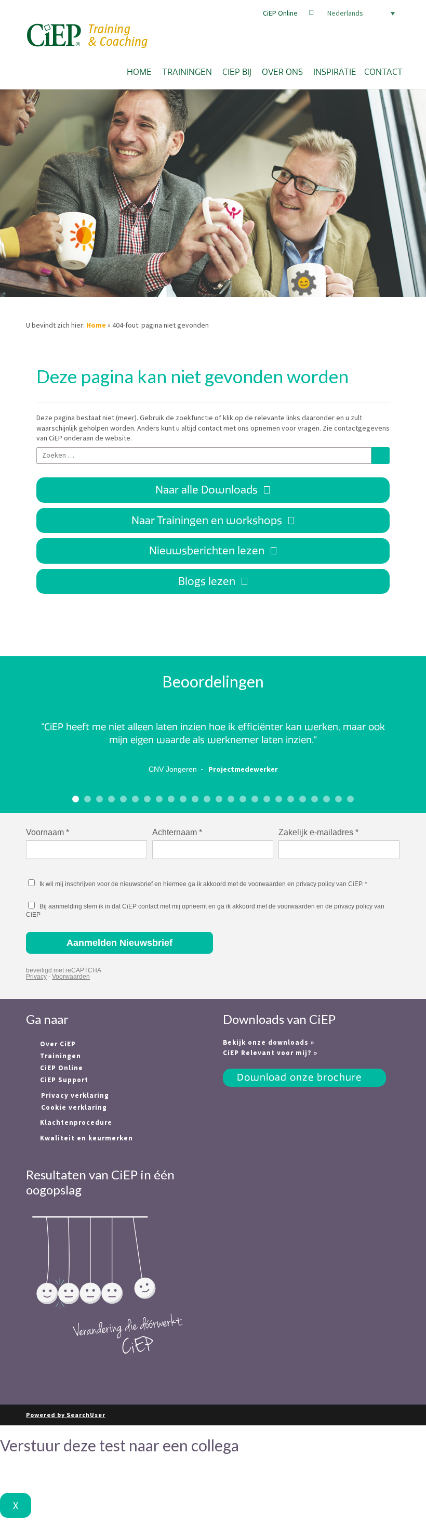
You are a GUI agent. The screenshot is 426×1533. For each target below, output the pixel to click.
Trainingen (187, 72)
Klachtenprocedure (75, 1122)
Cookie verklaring (74, 1107)
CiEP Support (63, 1079)
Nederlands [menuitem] (345, 13)
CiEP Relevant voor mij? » (270, 1052)
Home (139, 72)
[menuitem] (358, 13)
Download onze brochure (299, 1077)
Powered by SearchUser (65, 1415)
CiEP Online (280, 13)
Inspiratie (334, 72)
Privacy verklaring (75, 1095)
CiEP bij (236, 72)
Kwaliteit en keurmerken (85, 1138)
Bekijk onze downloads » (268, 1042)
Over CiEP (57, 1044)
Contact (383, 72)
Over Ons (282, 72)
